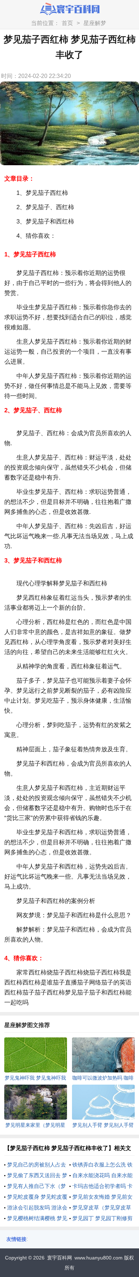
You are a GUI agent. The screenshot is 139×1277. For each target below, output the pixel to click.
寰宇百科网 (59, 1258)
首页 (67, 23)
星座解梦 (94, 23)
